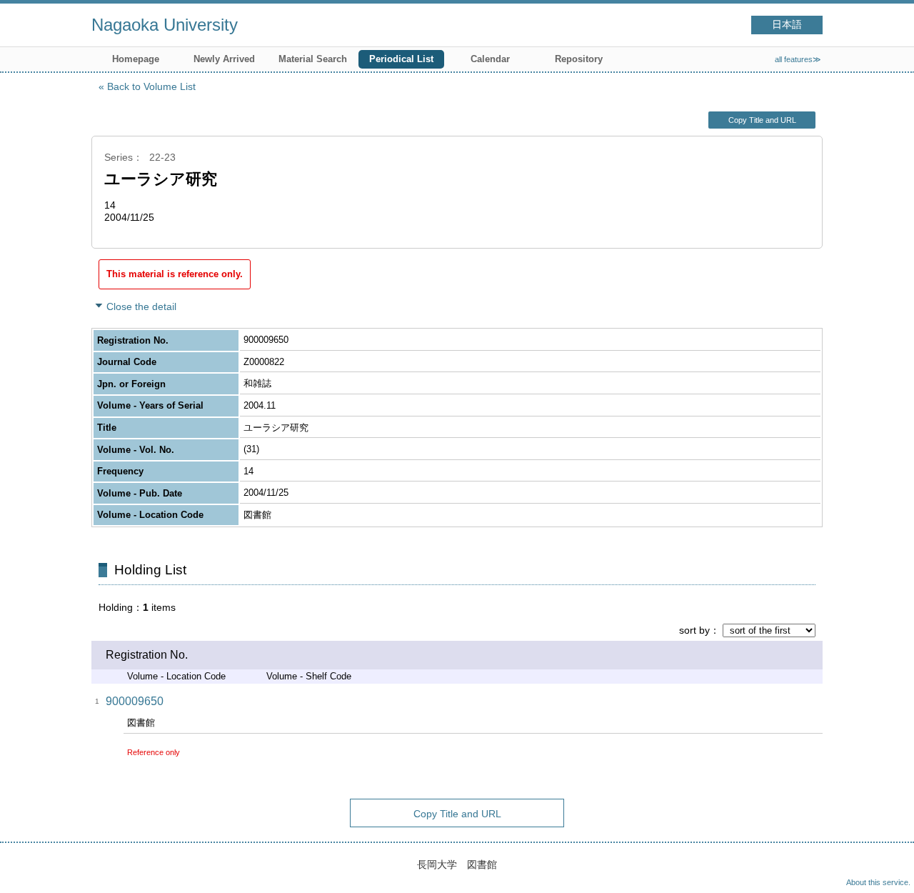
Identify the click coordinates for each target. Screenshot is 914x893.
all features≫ (798, 59)
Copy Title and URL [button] (762, 120)
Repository (579, 59)
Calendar (490, 59)
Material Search (312, 59)
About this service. (878, 882)
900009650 (135, 701)
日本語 (787, 24)
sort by (694, 630)
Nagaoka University (164, 24)
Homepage (135, 59)
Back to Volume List (151, 86)
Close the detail (141, 306)
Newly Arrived (224, 59)
